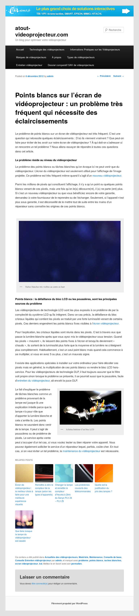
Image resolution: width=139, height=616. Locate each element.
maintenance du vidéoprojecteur (81, 451)
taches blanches (112, 560)
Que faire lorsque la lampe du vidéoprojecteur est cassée (23, 535)
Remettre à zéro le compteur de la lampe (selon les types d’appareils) (44, 489)
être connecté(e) (40, 583)
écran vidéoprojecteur (106, 323)
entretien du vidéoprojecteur (33, 380)
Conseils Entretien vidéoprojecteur (33, 560)
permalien (76, 563)
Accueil (20, 49)
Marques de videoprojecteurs (31, 57)
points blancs (96, 560)
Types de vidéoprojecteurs (81, 57)
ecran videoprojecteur (26, 563)
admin (50, 76)
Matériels (83, 557)
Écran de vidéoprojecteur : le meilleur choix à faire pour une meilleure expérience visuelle (24, 494)
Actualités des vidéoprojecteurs (61, 557)
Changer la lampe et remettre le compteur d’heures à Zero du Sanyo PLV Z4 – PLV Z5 (64, 492)
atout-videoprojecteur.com (41, 31)
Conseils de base (112, 557)
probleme (83, 560)
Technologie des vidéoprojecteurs (47, 49)
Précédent (104, 76)
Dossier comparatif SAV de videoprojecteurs (71, 65)
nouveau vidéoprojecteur (106, 175)
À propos (56, 57)
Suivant (118, 76)
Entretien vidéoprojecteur (29, 65)
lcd (40, 563)
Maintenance (96, 557)
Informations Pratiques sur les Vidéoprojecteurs (95, 49)
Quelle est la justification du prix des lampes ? (103, 488)
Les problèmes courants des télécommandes (83, 488)
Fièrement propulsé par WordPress (69, 603)
